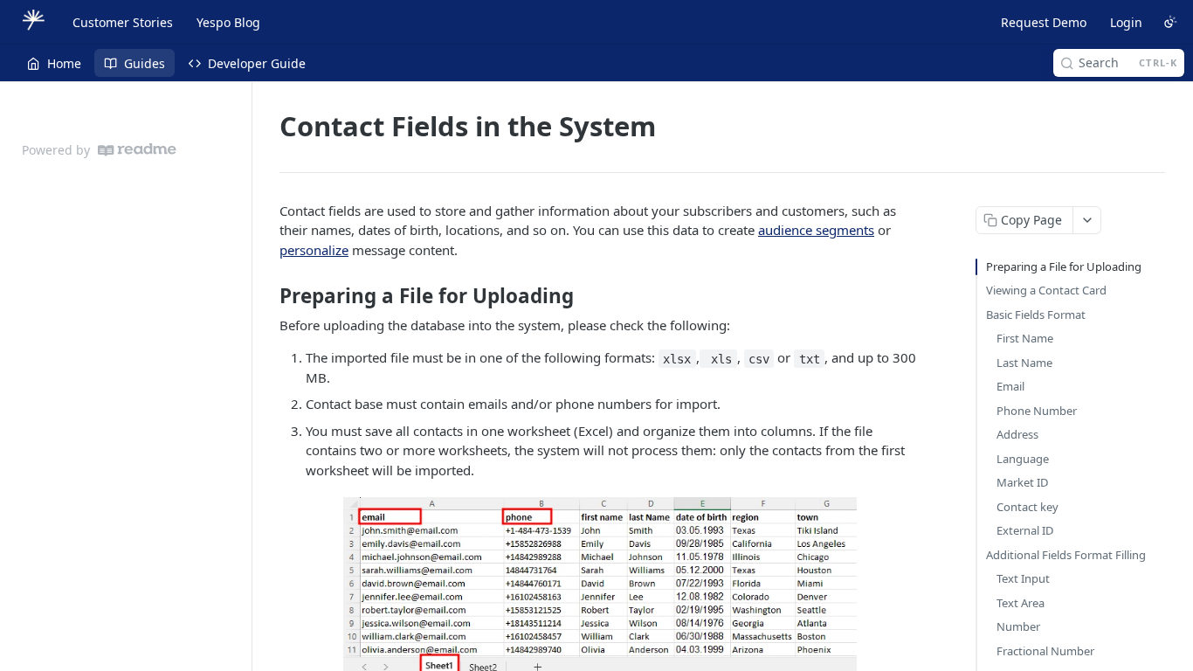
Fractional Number (1045, 651)
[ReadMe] (137, 149)
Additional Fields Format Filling (1066, 555)
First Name (1024, 338)
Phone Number (1036, 411)
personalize (313, 250)
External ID (1024, 530)
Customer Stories (122, 22)
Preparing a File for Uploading (1063, 266)
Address (1017, 434)
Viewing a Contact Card (1046, 290)
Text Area (1020, 603)
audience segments (816, 230)
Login (1126, 22)
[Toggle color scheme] (1170, 22)
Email (1010, 386)
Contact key (1027, 507)
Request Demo (1043, 22)
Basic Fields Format (1036, 314)
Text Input (1023, 578)
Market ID (1022, 482)
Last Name (1024, 362)
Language (1022, 459)
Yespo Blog (228, 22)
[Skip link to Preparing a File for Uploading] (267, 296)
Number (1018, 626)
